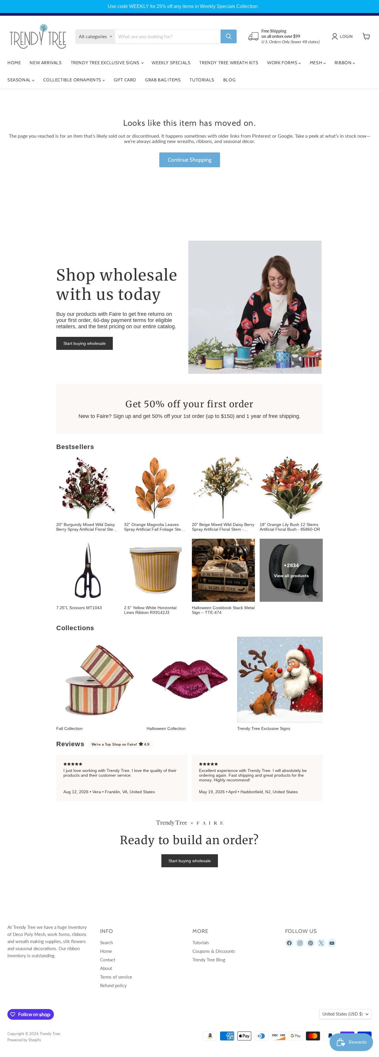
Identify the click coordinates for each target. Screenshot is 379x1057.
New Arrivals (46, 62)
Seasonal (19, 80)
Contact (107, 959)
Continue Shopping (189, 160)
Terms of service (116, 976)
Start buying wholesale (84, 343)
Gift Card (125, 80)
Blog (229, 80)
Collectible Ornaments (72, 80)
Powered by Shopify (24, 1039)
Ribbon (344, 62)
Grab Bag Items (163, 80)
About (106, 968)
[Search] (229, 36)
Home (14, 62)
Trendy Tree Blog (208, 959)
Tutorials (202, 80)
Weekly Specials (171, 62)
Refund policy (113, 985)
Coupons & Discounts (213, 951)
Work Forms (282, 62)
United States (342, 1013)
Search (106, 942)
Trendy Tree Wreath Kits (228, 62)
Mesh (316, 62)
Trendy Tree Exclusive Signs (106, 62)
